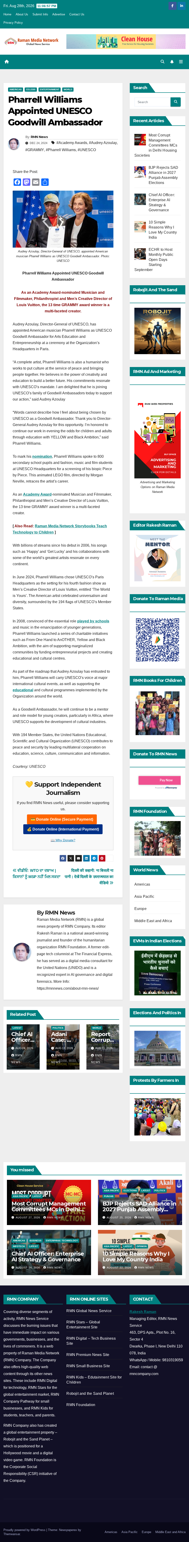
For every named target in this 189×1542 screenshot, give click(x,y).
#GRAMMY (34, 150)
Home (7, 14)
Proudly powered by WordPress (24, 1530)
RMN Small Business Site (88, 1366)
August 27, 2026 (28, 1217)
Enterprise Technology (62, 1240)
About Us (22, 14)
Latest (17, 1028)
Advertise (58, 14)
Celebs (30, 89)
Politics (58, 1028)
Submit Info (40, 14)
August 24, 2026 (28, 1267)
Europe (140, 909)
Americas (15, 89)
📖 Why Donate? (63, 840)
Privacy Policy (13, 22)
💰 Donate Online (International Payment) (63, 829)
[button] (162, 62)
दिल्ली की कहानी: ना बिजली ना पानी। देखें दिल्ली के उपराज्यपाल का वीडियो (89, 876)
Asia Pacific (144, 896)
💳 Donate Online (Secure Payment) (62, 819)
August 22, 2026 (119, 1267)
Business (35, 1240)
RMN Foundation (80, 1405)
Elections (130, 1190)
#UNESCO (87, 150)
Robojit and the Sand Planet (90, 1393)
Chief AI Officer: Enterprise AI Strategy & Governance (48, 1256)
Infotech (19, 1246)
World (68, 89)
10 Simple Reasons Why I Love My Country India (136, 1256)
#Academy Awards (71, 143)
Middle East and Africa (153, 921)
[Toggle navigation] (181, 62)
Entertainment (49, 89)
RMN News (39, 137)
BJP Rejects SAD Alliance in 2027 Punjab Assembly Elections (139, 1209)
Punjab (108, 1196)
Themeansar (11, 1534)
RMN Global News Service (89, 1311)
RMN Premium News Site (87, 1355)
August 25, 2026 (119, 1217)
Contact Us (76, 14)
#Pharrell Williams (61, 150)
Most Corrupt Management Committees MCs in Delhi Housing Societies (49, 1209)
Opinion (142, 1246)
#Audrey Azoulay (103, 143)
